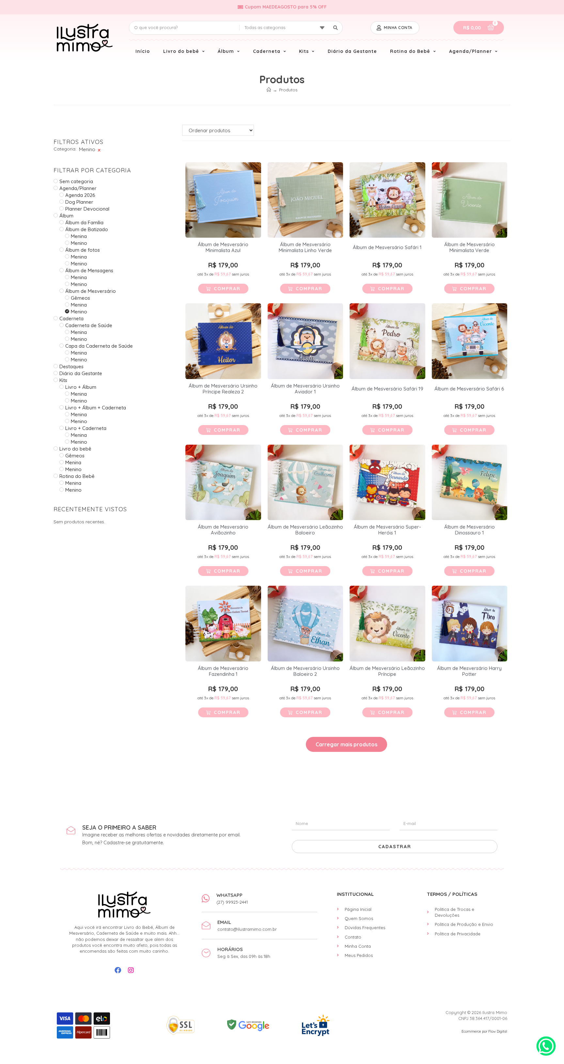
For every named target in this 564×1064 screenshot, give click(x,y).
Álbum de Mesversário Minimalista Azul (223, 247)
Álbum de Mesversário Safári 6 (469, 389)
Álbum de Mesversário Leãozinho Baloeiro (305, 530)
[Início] (269, 89)
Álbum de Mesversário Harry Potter (469, 671)
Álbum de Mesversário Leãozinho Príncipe (387, 671)
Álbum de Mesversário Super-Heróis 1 (387, 530)
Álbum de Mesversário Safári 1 (387, 247)
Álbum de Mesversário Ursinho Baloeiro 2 (305, 671)
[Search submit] (335, 28)
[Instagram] (131, 970)
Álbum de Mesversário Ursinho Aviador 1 (305, 389)
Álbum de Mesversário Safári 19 (387, 389)
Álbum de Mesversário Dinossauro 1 (469, 530)
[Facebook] (118, 970)
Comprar (227, 289)
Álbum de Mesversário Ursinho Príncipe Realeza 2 (223, 389)
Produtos (288, 89)
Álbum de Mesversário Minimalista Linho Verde (305, 247)
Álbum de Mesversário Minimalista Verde (469, 247)
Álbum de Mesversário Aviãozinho (223, 530)
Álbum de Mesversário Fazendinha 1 (223, 671)
